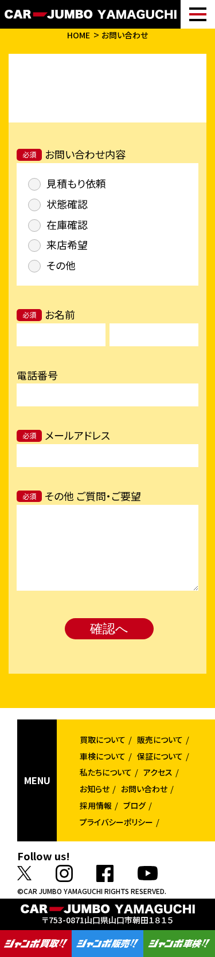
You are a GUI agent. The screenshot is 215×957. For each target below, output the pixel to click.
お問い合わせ (124, 35)
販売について (160, 739)
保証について (160, 756)
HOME (78, 35)
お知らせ (95, 788)
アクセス (158, 772)
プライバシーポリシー (116, 822)
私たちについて (106, 772)
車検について (103, 756)
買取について (103, 739)
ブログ (134, 805)
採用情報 (96, 805)
